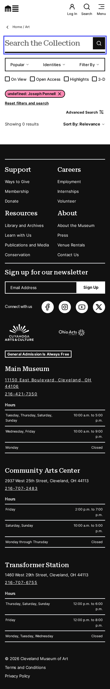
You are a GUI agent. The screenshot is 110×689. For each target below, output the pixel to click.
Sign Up (90, 287)
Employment (69, 181)
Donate (12, 201)
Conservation (17, 254)
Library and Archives (24, 225)
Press (62, 235)
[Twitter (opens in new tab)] (99, 307)
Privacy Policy (17, 675)
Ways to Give (17, 181)
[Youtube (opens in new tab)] (82, 307)
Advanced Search (82, 112)
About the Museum (75, 225)
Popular (17, 64)
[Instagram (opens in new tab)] (65, 307)
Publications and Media (27, 244)
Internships (68, 191)
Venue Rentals (71, 244)
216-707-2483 (21, 488)
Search (86, 14)
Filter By (87, 64)
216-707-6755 (21, 582)
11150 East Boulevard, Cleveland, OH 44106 (48, 383)
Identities (52, 64)
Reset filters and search (27, 103)
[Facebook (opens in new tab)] (48, 307)
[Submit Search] (99, 43)
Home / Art (21, 27)
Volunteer (66, 201)
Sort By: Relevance (81, 124)
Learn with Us (18, 235)
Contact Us (68, 254)
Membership (17, 191)
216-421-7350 (21, 393)
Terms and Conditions (25, 667)
